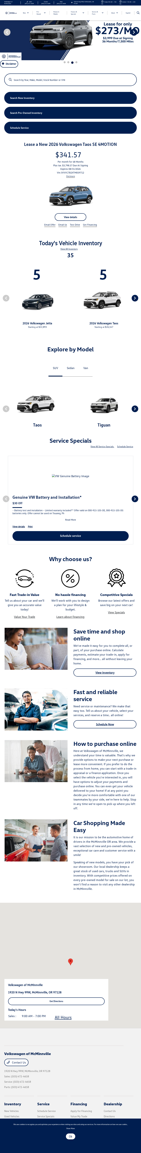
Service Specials (45, 1116)
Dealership (113, 1104)
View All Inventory (69, 249)
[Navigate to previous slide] (3, 32)
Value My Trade (78, 1116)
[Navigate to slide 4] (76, 62)
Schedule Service (125, 446)
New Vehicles (11, 1110)
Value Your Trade (24, 617)
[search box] (70, 77)
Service (43, 1104)
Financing (78, 1104)
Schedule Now (105, 724)
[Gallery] (70, 32)
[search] (138, 13)
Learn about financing (70, 617)
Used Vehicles (11, 1116)
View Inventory (105, 672)
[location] (71, 2)
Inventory (12, 1104)
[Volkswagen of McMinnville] (10, 13)
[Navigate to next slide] (138, 32)
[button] (70, 962)
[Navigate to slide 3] (72, 62)
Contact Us (18, 1062)
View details (70, 217)
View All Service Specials (102, 446)
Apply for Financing (81, 1110)
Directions (109, 1116)
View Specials (116, 612)
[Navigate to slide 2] (68, 62)
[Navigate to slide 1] (65, 62)
